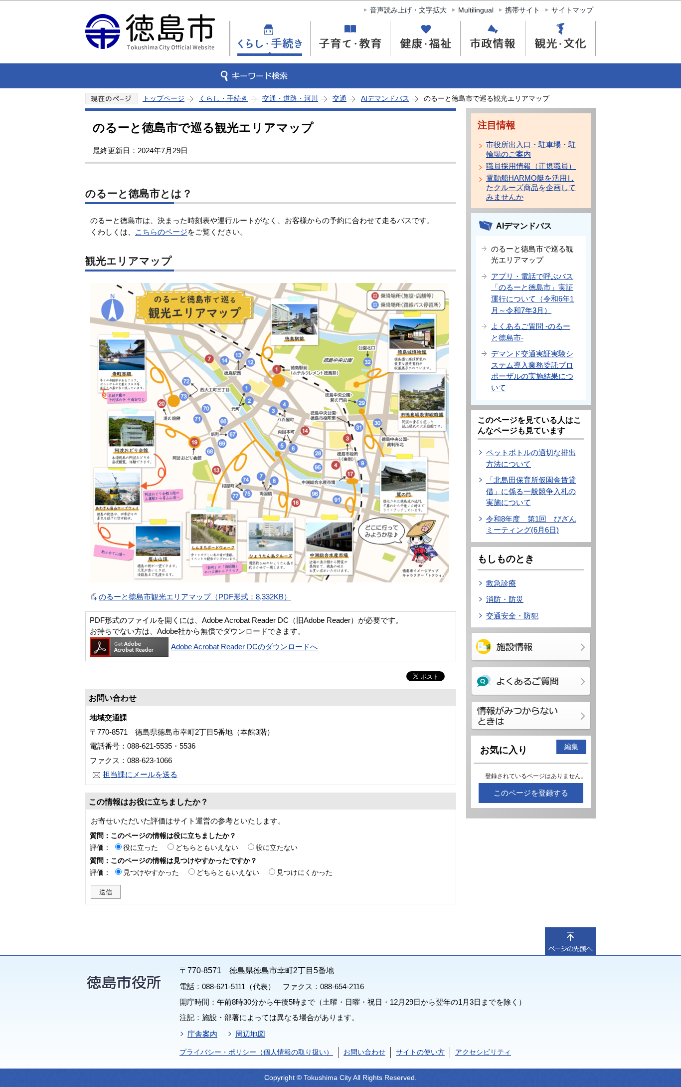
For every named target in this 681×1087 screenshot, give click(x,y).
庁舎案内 (202, 1034)
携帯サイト (522, 10)
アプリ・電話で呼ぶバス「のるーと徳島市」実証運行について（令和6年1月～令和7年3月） (532, 293)
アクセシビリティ (483, 1052)
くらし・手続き (223, 98)
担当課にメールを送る (140, 774)
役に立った (140, 847)
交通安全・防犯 (512, 615)
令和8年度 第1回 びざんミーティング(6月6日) (531, 525)
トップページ (163, 98)
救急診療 (501, 583)
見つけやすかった (151, 872)
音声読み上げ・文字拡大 (408, 10)
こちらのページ (161, 232)
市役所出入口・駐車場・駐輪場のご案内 (531, 149)
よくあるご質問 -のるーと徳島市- (530, 332)
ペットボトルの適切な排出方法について (531, 458)
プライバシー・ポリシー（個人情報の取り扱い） (256, 1052)
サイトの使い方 (420, 1052)
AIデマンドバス (385, 98)
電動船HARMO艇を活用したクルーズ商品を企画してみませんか (531, 187)
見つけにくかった (305, 872)
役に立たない (277, 847)
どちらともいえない (206, 847)
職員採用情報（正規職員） (531, 166)
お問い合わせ (364, 1052)
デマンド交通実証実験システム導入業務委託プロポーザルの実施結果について (532, 370)
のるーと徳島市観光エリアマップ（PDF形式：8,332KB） (195, 596)
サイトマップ (572, 10)
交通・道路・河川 (290, 98)
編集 (571, 747)
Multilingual (476, 10)
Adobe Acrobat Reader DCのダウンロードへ (244, 646)
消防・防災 (504, 599)
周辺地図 (250, 1034)
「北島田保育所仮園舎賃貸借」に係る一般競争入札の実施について (531, 491)
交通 (339, 98)
